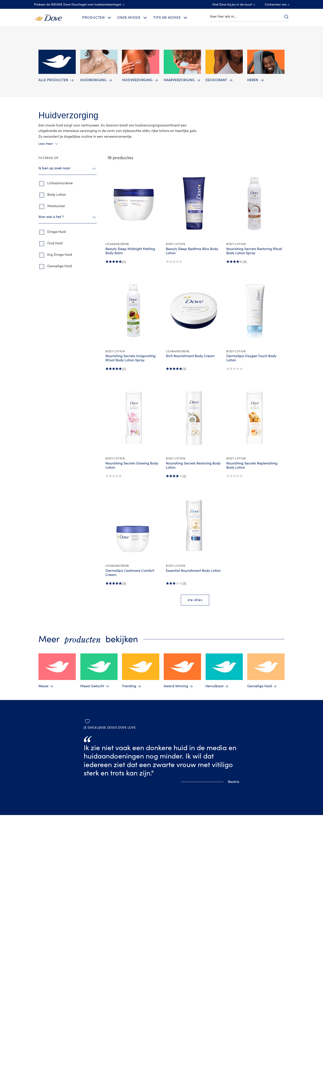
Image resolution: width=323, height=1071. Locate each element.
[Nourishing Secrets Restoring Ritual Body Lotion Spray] (254, 203)
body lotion (56, 195)
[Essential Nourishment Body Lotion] (194, 525)
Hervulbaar (214, 686)
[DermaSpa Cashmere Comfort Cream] (133, 525)
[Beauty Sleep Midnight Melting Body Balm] (133, 203)
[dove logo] (48, 17)
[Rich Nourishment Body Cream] (194, 310)
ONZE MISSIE (129, 18)
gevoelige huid (59, 266)
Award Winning (176, 686)
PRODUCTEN (93, 18)
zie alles (195, 600)
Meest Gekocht (92, 686)
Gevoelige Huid (259, 686)
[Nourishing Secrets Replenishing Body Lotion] (254, 417)
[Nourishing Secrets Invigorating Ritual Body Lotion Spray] (133, 310)
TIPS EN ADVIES (167, 18)
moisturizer (56, 206)
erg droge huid (59, 255)
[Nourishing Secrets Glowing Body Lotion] (133, 417)
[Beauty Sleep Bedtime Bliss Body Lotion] (194, 203)
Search (286, 16)
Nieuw (43, 686)
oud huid (55, 243)
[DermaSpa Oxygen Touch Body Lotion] (254, 310)
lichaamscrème (60, 183)
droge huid (56, 232)
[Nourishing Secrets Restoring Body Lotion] (194, 417)
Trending (129, 686)
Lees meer (45, 144)
